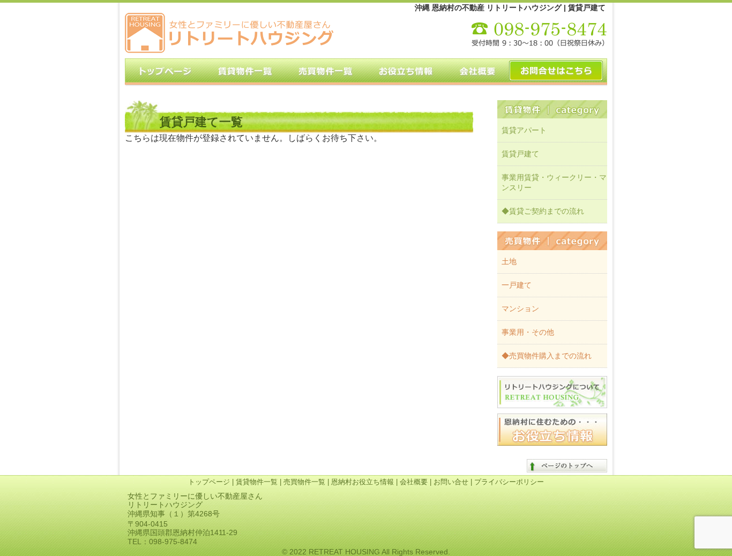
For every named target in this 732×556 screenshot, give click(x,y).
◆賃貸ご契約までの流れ (543, 211)
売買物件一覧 (304, 482)
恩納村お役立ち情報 (362, 482)
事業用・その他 (528, 332)
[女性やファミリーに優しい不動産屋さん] (229, 50)
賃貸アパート (524, 130)
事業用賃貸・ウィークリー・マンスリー (554, 182)
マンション (520, 308)
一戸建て (517, 285)
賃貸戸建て (520, 153)
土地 (509, 261)
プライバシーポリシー (509, 482)
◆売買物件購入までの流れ (547, 355)
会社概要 (414, 482)
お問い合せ (451, 482)
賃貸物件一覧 (257, 482)
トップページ (209, 482)
